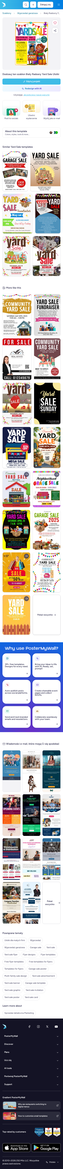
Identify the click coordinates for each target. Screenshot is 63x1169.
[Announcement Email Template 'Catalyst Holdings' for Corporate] (51, 771)
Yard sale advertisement (43, 976)
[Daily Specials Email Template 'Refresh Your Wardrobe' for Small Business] (31, 771)
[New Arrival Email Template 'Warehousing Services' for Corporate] (11, 859)
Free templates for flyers (40, 961)
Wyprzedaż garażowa (14, 947)
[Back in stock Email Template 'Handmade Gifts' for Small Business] (11, 903)
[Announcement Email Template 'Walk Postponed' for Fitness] (11, 771)
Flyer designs (29, 954)
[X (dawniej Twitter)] (47, 1026)
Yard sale (50, 947)
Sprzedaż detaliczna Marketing (19, 1013)
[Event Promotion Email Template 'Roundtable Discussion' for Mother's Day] (31, 859)
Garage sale (35, 947)
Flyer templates (48, 954)
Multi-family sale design (15, 976)
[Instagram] (38, 1026)
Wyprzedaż (35, 940)
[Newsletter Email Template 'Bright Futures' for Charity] (51, 815)
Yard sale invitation (34, 990)
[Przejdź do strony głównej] (3, 5)
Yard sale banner (12, 983)
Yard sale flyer (11, 954)
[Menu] (58, 4)
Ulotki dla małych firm (14, 940)
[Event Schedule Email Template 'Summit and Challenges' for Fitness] (11, 815)
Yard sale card (31, 997)
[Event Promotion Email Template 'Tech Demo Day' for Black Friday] (31, 815)
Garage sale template (35, 983)
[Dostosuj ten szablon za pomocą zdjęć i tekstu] (31, 43)
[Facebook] (29, 1026)
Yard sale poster (12, 997)
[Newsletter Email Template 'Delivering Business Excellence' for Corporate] (31, 903)
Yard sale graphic (12, 990)
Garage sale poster (38, 968)
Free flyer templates (14, 961)
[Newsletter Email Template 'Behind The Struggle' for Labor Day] (51, 859)
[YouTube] (56, 1026)
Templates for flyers (13, 968)
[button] (55, 23)
